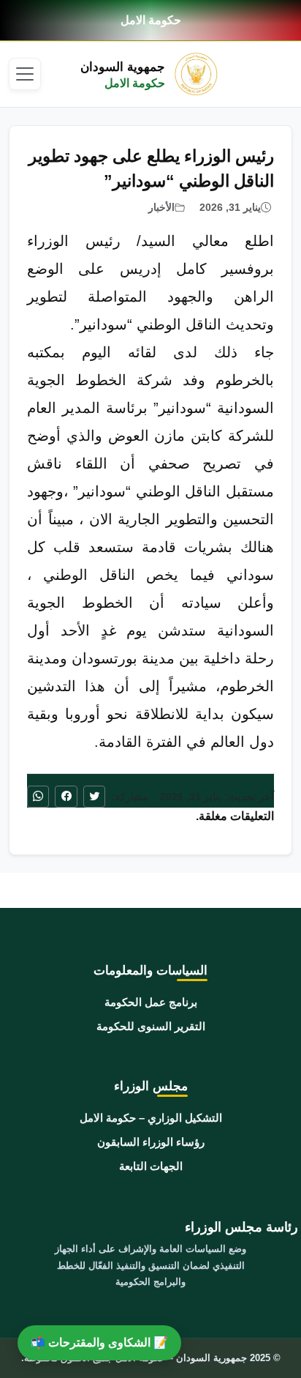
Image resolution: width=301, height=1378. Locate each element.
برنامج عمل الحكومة (150, 1002)
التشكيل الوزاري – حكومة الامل (151, 1117)
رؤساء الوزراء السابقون (151, 1142)
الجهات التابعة (151, 1166)
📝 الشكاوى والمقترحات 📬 (99, 1342)
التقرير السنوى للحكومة (150, 1026)
